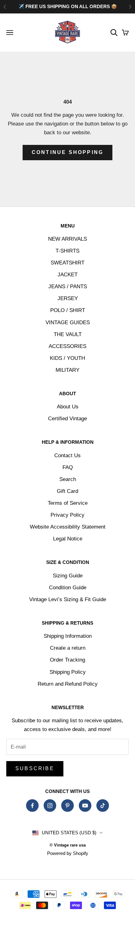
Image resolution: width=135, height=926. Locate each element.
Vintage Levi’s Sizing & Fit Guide (67, 599)
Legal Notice (67, 539)
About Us (67, 407)
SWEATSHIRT (67, 263)
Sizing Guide (68, 576)
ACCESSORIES (67, 346)
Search (67, 479)
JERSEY (67, 298)
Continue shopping (67, 152)
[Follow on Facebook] (32, 805)
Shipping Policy (68, 672)
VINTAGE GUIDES (68, 322)
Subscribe (34, 768)
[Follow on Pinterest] (67, 805)
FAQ (67, 467)
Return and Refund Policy (68, 684)
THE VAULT (68, 334)
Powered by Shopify (67, 853)
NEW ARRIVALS (67, 239)
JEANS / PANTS (67, 286)
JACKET (67, 275)
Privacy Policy (67, 515)
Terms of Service (68, 503)
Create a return (67, 648)
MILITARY (67, 370)
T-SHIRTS (67, 251)
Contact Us (67, 455)
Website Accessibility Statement (67, 527)
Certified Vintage (67, 419)
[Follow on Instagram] (50, 805)
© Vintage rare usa (68, 845)
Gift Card (67, 491)
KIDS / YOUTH (67, 358)
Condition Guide (67, 588)
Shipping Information (68, 636)
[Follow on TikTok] (102, 805)
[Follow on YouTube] (85, 805)
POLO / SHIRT (67, 310)
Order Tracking (67, 660)
